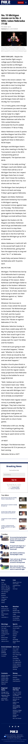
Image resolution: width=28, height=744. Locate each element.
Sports (9, 26)
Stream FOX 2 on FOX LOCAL (17, 583)
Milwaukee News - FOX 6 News (5, 696)
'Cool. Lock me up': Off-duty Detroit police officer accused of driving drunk (18, 560)
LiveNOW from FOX (16, 586)
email (18, 726)
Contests (3, 656)
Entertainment (6, 647)
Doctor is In (4, 639)
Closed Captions (17, 664)
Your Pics (4, 606)
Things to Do (4, 597)
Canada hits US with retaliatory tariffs (9, 519)
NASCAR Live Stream (16, 699)
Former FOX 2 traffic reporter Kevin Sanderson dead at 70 (8, 512)
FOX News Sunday (4, 599)
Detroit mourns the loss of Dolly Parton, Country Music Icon (9, 498)
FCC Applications (17, 662)
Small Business (16, 681)
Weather (16, 606)
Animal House (16, 620)
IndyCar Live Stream (16, 703)
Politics (3, 602)
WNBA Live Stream (15, 715)
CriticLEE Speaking (3, 651)
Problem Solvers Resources (17, 666)
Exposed (3, 684)
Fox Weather (16, 618)
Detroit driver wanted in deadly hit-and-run (9, 505)
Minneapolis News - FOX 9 (4, 699)
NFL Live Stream (17, 692)
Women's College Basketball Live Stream (17, 712)
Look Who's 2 (4, 617)
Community (16, 658)
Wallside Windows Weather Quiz (5, 676)
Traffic (14, 614)
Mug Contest (4, 630)
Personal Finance (17, 675)
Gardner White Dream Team (4, 679)
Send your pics (5, 608)
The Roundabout (5, 590)
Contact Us (15, 651)
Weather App (16, 610)
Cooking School (5, 634)
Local (2, 582)
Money (15, 673)
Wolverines (15, 632)
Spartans (15, 634)
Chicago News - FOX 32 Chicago (5, 692)
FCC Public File (16, 660)
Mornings (4, 624)
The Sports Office (17, 626)
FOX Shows (4, 649)
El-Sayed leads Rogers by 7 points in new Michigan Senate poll (17, 547)
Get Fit (3, 635)
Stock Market (16, 679)
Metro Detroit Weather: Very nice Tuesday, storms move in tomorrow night (18, 567)
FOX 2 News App (17, 654)
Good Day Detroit (5, 626)
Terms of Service (15, 488)
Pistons (14, 635)
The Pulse (3, 584)
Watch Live (20, 2)
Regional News (4, 689)
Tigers (14, 637)
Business (3, 595)
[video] (23, 499)
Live (14, 580)
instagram (15, 726)
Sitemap (15, 669)
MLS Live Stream (17, 718)
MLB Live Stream (17, 697)
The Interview (4, 591)
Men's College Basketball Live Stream (16, 707)
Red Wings (15, 639)
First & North (16, 628)
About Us (16, 647)
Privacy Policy (15, 487)
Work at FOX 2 (16, 652)
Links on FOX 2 (5, 641)
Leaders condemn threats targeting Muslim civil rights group (8, 527)
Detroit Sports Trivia (4, 614)
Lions (14, 630)
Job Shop (15, 656)
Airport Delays (16, 616)
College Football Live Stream (17, 694)
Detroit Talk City (5, 586)
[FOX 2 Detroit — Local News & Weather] (5, 2)
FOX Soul (15, 589)
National (3, 593)
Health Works (4, 632)
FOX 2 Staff (15, 649)
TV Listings (4, 654)
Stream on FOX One (16, 689)
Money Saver (4, 637)
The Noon (3, 628)
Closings (15, 608)
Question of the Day (5, 611)
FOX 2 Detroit (4, 26)
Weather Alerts (16, 612)
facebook (9, 726)
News (3, 580)
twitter (12, 726)
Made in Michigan (5, 588)
